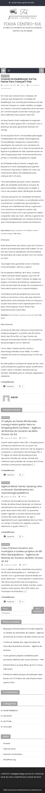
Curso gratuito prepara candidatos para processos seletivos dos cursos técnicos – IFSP (23, 657)
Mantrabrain (37, 790)
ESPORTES (7, 716)
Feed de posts (9, 749)
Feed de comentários (12, 754)
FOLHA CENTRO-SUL (22, 24)
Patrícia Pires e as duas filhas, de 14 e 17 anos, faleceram (23, 667)
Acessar (6, 743)
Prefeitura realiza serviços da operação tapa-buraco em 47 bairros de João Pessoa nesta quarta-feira (23, 678)
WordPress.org (9, 759)
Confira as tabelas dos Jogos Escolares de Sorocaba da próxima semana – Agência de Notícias (22, 646)
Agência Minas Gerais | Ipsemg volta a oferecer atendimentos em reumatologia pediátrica (21, 489)
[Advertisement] (22, 49)
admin (22, 85)
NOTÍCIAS (5, 76)
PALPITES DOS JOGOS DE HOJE (28, 777)
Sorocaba (7, 727)
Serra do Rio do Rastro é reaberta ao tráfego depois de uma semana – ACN (39, 609)
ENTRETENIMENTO (10, 710)
